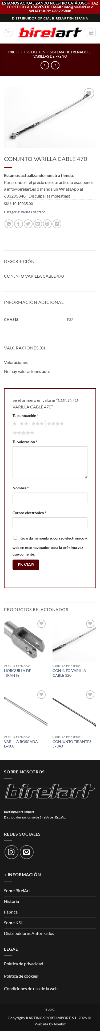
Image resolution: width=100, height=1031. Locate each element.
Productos (34, 52)
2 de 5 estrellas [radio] (23, 423)
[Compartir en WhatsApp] (9, 223)
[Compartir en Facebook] (18, 223)
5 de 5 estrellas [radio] (22, 433)
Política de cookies (21, 975)
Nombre (21, 488)
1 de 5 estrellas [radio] (14, 423)
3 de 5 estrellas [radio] (37, 423)
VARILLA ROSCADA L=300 (21, 744)
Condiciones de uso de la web (31, 988)
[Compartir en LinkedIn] (57, 223)
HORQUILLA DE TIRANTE (17, 673)
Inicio (13, 52)
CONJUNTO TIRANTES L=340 (72, 744)
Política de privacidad (23, 963)
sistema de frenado (68, 52)
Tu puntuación (26, 415)
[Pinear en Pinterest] (47, 223)
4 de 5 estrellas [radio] (54, 423)
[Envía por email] (37, 223)
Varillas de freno (50, 56)
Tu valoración (25, 441)
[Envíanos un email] (27, 852)
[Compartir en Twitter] (28, 223)
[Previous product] (55, 65)
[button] (9, 33)
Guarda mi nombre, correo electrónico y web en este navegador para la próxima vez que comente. (50, 546)
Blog (50, 1010)
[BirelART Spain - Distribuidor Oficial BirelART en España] (50, 33)
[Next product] (45, 65)
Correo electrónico (29, 512)
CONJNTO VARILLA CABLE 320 (69, 673)
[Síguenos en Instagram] (11, 852)
